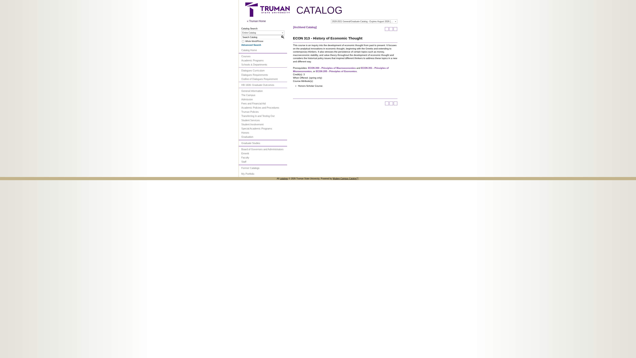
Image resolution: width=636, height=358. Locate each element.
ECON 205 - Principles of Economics (336, 71)
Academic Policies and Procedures (260, 107)
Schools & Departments (254, 64)
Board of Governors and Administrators (262, 149)
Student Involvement (252, 124)
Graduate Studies (250, 143)
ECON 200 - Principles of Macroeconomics (332, 68)
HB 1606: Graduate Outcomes (257, 85)
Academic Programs (252, 60)
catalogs (284, 178)
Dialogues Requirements (254, 74)
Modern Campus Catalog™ (346, 178)
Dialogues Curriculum (253, 70)
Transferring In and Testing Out (257, 116)
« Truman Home (256, 21)
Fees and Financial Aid (253, 103)
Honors (245, 132)
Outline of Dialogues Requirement (259, 79)
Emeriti (245, 153)
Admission (247, 99)
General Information (252, 91)
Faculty (245, 157)
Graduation (247, 136)
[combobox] (364, 21)
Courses (246, 56)
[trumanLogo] (267, 15)
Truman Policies (250, 111)
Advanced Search (251, 45)
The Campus (248, 95)
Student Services (250, 120)
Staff (243, 161)
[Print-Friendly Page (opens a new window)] (391, 29)
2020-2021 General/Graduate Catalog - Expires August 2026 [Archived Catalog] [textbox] (364, 21)
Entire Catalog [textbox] (249, 32)
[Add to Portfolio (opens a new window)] (387, 29)
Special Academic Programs (256, 128)
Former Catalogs (250, 168)
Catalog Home (249, 50)
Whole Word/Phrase (254, 41)
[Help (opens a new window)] (395, 29)
